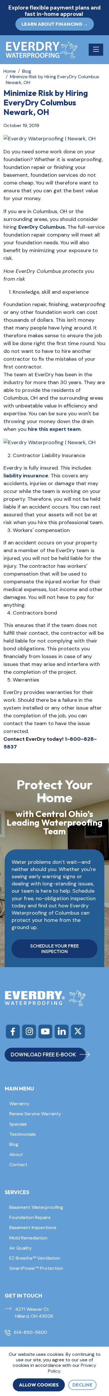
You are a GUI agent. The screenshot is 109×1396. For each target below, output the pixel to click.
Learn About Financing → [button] (55, 24)
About (16, 1154)
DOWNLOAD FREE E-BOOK (43, 1054)
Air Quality (20, 1248)
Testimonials (22, 1134)
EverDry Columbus (41, 227)
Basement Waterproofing (36, 1207)
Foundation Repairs (30, 1217)
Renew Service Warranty (35, 1114)
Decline (82, 1385)
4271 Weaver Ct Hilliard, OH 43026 (34, 1312)
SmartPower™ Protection (36, 1268)
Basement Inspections (32, 1227)
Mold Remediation (28, 1238)
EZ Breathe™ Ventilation (34, 1258)
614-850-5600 (30, 1332)
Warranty (19, 1104)
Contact (18, 1165)
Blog (13, 1144)
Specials (18, 1124)
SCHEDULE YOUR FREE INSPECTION (54, 948)
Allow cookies (39, 1385)
